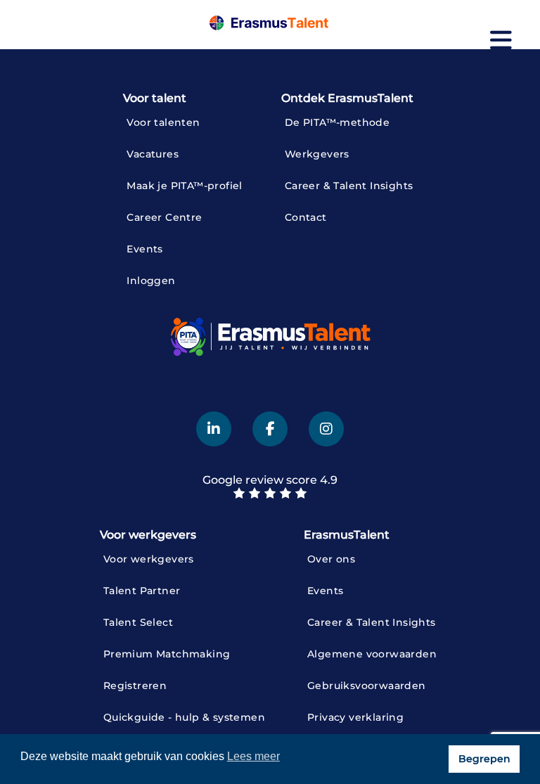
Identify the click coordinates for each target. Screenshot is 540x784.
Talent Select (138, 622)
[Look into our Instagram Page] (326, 428)
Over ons (331, 559)
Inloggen (151, 280)
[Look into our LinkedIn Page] (213, 428)
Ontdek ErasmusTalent (347, 98)
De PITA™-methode (337, 122)
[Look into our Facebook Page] (270, 428)
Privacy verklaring (355, 717)
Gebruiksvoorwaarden (366, 685)
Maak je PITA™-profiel (184, 185)
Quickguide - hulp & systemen (184, 717)
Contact (306, 217)
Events (144, 249)
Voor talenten (163, 122)
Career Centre (164, 217)
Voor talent (154, 98)
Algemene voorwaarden (372, 654)
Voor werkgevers (148, 534)
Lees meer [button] (253, 756)
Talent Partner (142, 590)
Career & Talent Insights (349, 185)
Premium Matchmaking (167, 654)
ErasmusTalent (347, 534)
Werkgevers (317, 154)
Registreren (135, 685)
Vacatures (153, 154)
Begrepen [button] (484, 758)
